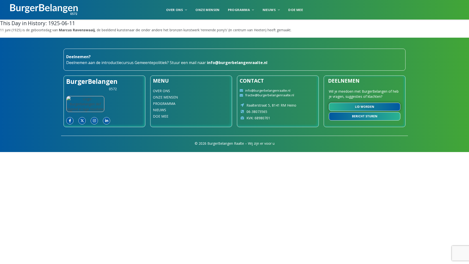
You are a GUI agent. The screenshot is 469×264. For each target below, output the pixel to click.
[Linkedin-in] (106, 120)
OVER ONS (174, 10)
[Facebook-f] (70, 120)
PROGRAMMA (239, 10)
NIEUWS (269, 10)
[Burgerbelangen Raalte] (44, 10)
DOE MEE (295, 10)
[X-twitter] (82, 120)
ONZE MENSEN (207, 10)
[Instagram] (94, 120)
